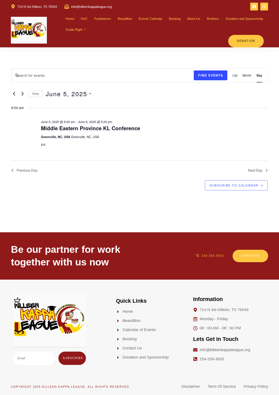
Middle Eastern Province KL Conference (90, 128)
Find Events (210, 75)
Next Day (255, 170)
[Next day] (22, 93)
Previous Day (27, 170)
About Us (193, 19)
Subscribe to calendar (233, 185)
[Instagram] (264, 6)
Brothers (213, 19)
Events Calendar (150, 19)
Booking (174, 19)
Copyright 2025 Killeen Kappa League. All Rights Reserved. (70, 386)
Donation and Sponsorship (244, 19)
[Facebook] (254, 6)
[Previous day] (14, 93)
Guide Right (74, 29)
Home (70, 19)
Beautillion (125, 19)
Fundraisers (102, 19)
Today (35, 93)
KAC (84, 19)
